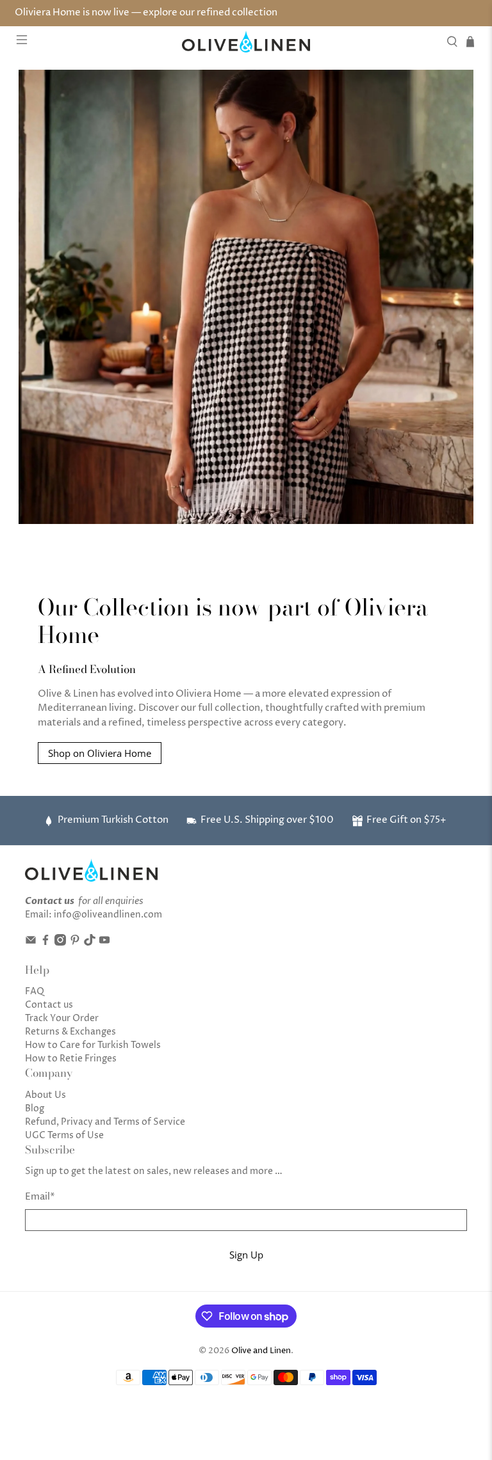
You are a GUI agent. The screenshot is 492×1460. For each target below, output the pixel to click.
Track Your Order (62, 1018)
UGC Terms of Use (64, 1135)
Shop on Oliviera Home (99, 753)
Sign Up (246, 1254)
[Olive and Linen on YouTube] (104, 943)
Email (40, 1196)
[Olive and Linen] (246, 41)
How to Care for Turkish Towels (93, 1045)
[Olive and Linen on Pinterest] (75, 943)
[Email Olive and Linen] (31, 943)
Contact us (49, 1005)
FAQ (34, 991)
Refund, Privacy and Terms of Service (105, 1122)
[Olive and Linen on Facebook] (45, 943)
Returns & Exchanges (70, 1032)
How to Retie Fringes (71, 1058)
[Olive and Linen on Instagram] (60, 943)
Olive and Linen (261, 1350)
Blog (34, 1108)
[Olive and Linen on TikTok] (89, 943)
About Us (45, 1095)
